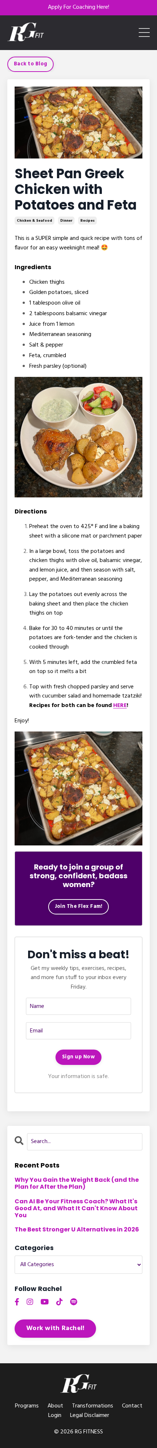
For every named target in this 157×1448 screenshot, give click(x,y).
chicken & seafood (34, 220)
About (55, 1406)
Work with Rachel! (55, 1328)
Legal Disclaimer (89, 1415)
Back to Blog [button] (30, 64)
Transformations (92, 1406)
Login (54, 1415)
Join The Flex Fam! (79, 906)
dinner (66, 220)
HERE (120, 705)
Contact (132, 1406)
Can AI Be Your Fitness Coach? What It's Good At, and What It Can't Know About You (76, 1208)
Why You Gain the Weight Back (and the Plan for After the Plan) (77, 1183)
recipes (87, 220)
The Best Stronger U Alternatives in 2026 (77, 1229)
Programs (27, 1406)
